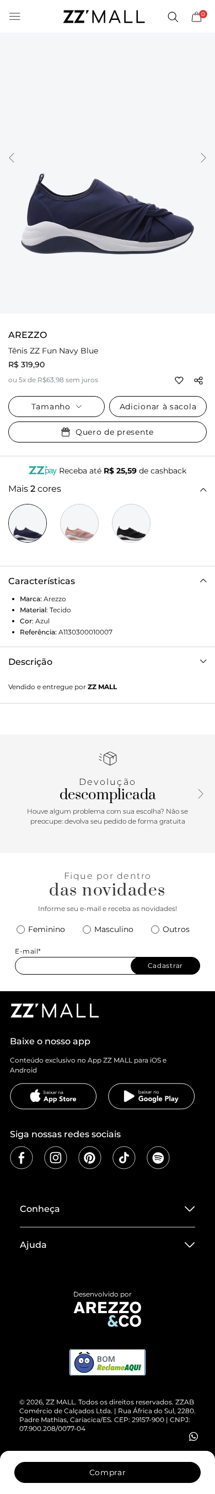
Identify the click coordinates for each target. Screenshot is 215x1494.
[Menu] (15, 16)
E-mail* (28, 951)
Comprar (107, 1472)
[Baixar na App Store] (53, 1096)
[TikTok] (124, 1157)
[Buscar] (172, 17)
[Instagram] (55, 1157)
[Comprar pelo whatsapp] (193, 1436)
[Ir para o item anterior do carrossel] (11, 158)
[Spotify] (158, 1157)
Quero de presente (115, 432)
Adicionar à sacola (158, 407)
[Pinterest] (89, 1157)
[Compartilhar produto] (198, 380)
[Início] (103, 16)
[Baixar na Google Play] (151, 1096)
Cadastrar (165, 965)
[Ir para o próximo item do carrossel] (203, 158)
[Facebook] (21, 1157)
